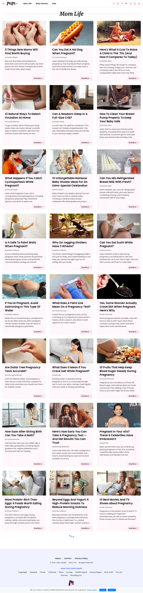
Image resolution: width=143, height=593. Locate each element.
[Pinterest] (122, 3)
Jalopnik (33, 572)
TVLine (42, 572)
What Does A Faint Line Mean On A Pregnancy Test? (71, 305)
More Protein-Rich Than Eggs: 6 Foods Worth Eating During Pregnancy (23, 503)
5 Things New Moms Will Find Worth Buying (21, 51)
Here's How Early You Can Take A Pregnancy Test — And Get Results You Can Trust (69, 437)
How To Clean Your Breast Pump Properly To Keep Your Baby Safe (117, 118)
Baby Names (42, 3)
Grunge (69, 572)
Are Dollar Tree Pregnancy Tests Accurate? (23, 369)
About (58, 558)
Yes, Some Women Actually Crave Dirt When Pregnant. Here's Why (118, 307)
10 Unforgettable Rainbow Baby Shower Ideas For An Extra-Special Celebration (69, 182)
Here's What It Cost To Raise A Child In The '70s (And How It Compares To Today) (118, 53)
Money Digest (96, 572)
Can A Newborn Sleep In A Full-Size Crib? (69, 116)
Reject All (111, 590)
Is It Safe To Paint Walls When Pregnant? (20, 244)
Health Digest (81, 572)
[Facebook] (113, 3)
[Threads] (130, 3)
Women (64, 575)
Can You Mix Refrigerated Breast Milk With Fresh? (117, 180)
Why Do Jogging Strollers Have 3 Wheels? (69, 244)
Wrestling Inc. (76, 575)
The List (119, 572)
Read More (38, 78)
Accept (103, 590)
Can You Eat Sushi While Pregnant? (116, 244)
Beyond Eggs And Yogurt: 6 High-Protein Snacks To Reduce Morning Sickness (70, 503)
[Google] (135, 3)
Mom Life (27, 3)
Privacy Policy (81, 558)
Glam (61, 572)
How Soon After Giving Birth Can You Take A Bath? (23, 433)
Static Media (61, 563)
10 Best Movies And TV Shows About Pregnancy (116, 501)
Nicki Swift (108, 572)
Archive (67, 558)
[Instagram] (118, 3)
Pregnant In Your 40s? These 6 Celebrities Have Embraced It (116, 435)
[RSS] (139, 3)
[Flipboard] (126, 3)
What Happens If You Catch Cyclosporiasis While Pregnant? (23, 182)
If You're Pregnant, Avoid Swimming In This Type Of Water (22, 307)
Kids (54, 3)
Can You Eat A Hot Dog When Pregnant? (67, 51)
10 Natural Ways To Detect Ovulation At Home (22, 116)
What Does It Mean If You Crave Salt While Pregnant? (71, 369)
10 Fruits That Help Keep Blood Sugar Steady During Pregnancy (118, 371)
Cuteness (52, 572)
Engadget (22, 572)
